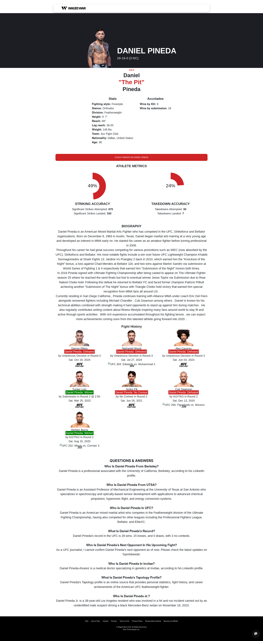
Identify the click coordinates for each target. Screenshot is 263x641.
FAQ (86, 621)
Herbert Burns (79, 429)
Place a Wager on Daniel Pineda (131, 157)
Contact (105, 621)
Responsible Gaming (153, 621)
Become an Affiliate (171, 621)
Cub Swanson (183, 389)
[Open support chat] (256, 634)
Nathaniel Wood (131, 348)
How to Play (95, 621)
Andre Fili (131, 389)
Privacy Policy (137, 621)
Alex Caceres (183, 348)
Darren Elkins (79, 348)
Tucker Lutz (79, 389)
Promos (114, 621)
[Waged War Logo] (73, 8)
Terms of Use (124, 621)
